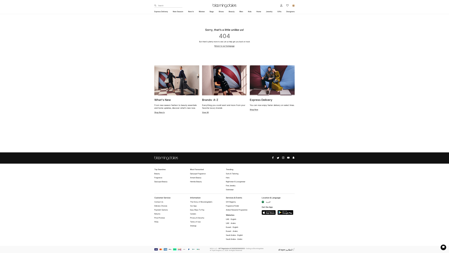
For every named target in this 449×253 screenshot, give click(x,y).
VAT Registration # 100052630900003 (231, 248)
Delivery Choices (160, 206)
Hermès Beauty (196, 182)
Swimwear (230, 190)
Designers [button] (290, 12)
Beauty (157, 174)
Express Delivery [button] (161, 12)
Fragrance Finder (232, 206)
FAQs (156, 222)
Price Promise (159, 218)
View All (205, 112)
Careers (193, 214)
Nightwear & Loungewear (235, 182)
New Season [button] (178, 12)
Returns (157, 214)
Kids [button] (250, 12)
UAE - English (231, 219)
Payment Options (161, 210)
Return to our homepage (224, 46)
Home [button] (258, 12)
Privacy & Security (197, 218)
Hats (228, 178)
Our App (193, 206)
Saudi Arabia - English (234, 235)
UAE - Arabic (231, 223)
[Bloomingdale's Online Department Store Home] (224, 5)
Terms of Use (195, 222)
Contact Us (158, 202)
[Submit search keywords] (155, 6)
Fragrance (158, 178)
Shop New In (159, 112)
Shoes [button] (221, 12)
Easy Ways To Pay (197, 210)
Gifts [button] (279, 12)
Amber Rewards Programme (236, 210)
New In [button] (191, 12)
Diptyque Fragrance (198, 174)
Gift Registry (231, 202)
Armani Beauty (195, 178)
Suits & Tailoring (232, 174)
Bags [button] (212, 12)
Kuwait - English (232, 227)
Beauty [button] (232, 12)
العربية (268, 202)
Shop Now (254, 110)
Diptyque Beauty (160, 182)
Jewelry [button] (269, 12)
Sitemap (193, 226)
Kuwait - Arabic (232, 231)
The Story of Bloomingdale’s (201, 202)
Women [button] (202, 12)
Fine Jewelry (230, 186)
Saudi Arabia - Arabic (234, 239)
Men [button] (241, 12)
